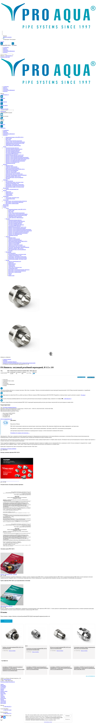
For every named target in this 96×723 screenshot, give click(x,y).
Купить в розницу (81, 377)
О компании (6, 47)
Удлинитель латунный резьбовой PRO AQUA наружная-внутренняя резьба (13, 649)
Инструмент (6, 204)
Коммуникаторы (9, 192)
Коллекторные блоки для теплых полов (14, 182)
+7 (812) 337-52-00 (7, 710)
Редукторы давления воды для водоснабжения (16, 175)
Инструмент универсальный (12, 203)
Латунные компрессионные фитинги (14, 149)
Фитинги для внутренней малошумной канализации (17, 158)
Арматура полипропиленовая (12, 168)
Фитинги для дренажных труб (12, 162)
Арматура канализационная (12, 170)
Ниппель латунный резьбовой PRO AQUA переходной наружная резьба (19, 363)
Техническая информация (9, 51)
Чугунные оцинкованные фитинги (13, 152)
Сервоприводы (9, 195)
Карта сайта (3, 693)
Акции (4, 207)
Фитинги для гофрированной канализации (15, 160)
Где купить (3, 687)
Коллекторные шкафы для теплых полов (15, 186)
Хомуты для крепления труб (12, 189)
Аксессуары (5, 199)
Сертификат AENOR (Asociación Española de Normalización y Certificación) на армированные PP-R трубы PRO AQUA (60, 668)
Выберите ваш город (5, 57)
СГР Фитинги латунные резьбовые (8, 448)
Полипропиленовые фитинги (12, 147)
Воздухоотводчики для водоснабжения (14, 177)
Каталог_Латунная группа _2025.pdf (9, 574)
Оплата (2, 690)
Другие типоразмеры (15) (6, 419)
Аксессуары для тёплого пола (12, 197)
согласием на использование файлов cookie (53, 717)
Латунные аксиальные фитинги (13, 150)
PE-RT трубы (9, 138)
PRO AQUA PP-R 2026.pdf (6, 606)
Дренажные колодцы (10, 163)
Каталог (2, 41)
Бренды (10, 273)
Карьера (2, 688)
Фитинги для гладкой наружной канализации (16, 159)
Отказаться (67, 719)
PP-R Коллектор (9, 181)
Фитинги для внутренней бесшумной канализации (17, 157)
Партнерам (5, 49)
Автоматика (6, 196)
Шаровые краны (9, 165)
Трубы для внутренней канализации (14, 140)
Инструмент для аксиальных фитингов (14, 202)
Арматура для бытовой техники (13, 172)
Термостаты (8, 191)
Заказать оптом (91, 377)
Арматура (5, 179)
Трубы (4, 146)
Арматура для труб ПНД (11, 171)
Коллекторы (6, 188)
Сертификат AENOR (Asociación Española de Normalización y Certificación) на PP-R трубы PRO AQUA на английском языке (37, 668)
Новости (5, 48)
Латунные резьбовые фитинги (12, 151)
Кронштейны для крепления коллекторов (15, 185)
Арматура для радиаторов (11, 166)
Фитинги (5, 164)
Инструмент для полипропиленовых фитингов (16, 201)
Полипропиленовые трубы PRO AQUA (14, 137)
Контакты (5, 52)
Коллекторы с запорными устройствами (15, 184)
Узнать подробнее (11, 651)
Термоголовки (9, 194)
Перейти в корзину (7, 37)
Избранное (3, 111)
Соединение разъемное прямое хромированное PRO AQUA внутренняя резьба (60, 648)
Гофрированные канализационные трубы (15, 143)
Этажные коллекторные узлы (12, 183)
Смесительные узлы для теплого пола (14, 173)
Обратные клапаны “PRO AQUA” (13, 176)
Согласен (68, 715)
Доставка (83, 395)
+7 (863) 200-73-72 (7, 713)
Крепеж (5, 190)
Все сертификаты (90, 676)
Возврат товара (4, 691)
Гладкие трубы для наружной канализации (15, 141)
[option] (12, 641)
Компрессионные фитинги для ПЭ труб (15, 155)
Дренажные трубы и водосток (12, 144)
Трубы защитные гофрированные (13, 145)
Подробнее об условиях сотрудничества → (20, 432)
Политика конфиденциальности (8, 681)
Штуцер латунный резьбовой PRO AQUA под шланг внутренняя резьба (36, 648)
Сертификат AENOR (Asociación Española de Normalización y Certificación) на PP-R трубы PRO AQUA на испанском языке (13, 668)
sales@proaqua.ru (7, 679)
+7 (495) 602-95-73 (8, 55)
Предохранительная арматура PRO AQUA (15, 169)
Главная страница (7, 359)
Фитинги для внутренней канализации (14, 156)
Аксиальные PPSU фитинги (12, 153)
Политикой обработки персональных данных (35, 718)
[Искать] (1, 110)
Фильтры (8, 178)
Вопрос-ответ (11, 275)
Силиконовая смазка (10, 198)
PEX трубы (8, 139)
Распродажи (6, 205)
